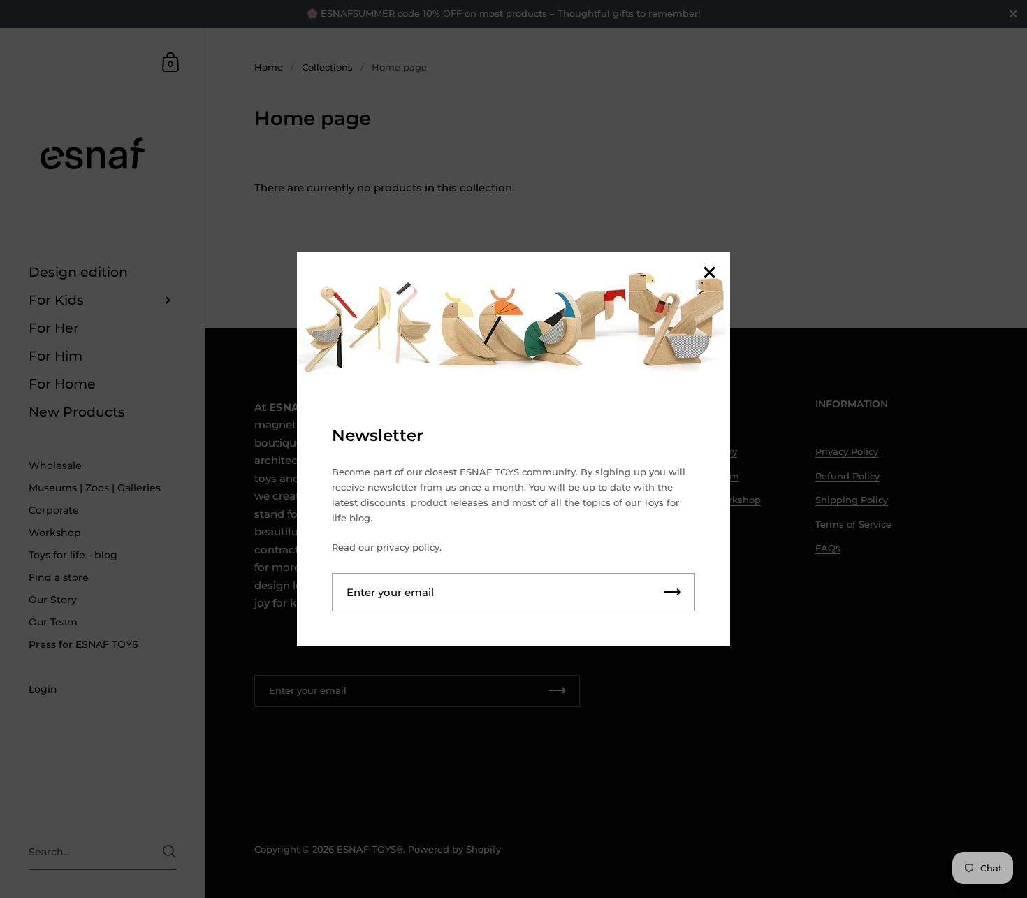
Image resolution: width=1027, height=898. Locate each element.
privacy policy (408, 547)
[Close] (709, 274)
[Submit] (672, 592)
